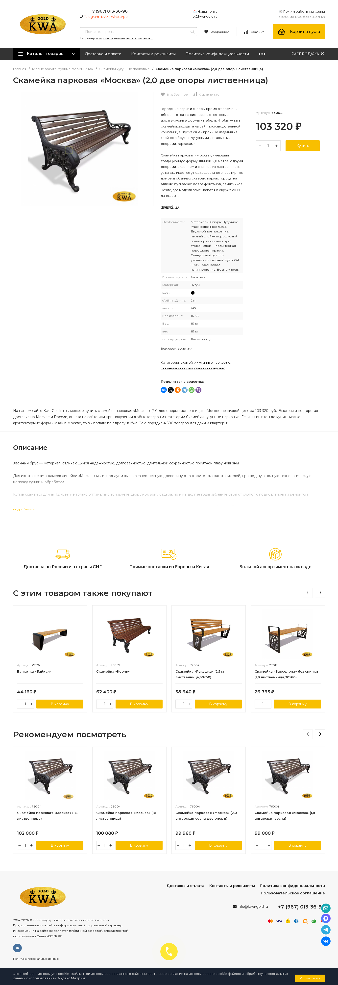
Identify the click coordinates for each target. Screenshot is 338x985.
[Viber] (198, 390)
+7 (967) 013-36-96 (109, 11)
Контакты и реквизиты (153, 53)
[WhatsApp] (191, 390)
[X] (171, 390)
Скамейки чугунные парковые (124, 69)
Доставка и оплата (103, 53)
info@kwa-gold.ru (203, 16)
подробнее (22, 509)
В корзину (60, 704)
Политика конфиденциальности (217, 53)
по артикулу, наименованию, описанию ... (124, 38)
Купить (302, 146)
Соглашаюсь (310, 978)
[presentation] (308, 593)
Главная (19, 69)
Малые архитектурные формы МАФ (62, 69)
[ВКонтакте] (164, 390)
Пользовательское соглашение (293, 893)
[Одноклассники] (178, 390)
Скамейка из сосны (177, 368)
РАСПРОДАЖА (305, 54)
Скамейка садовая (209, 368)
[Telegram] (185, 390)
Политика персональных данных (36, 958)
